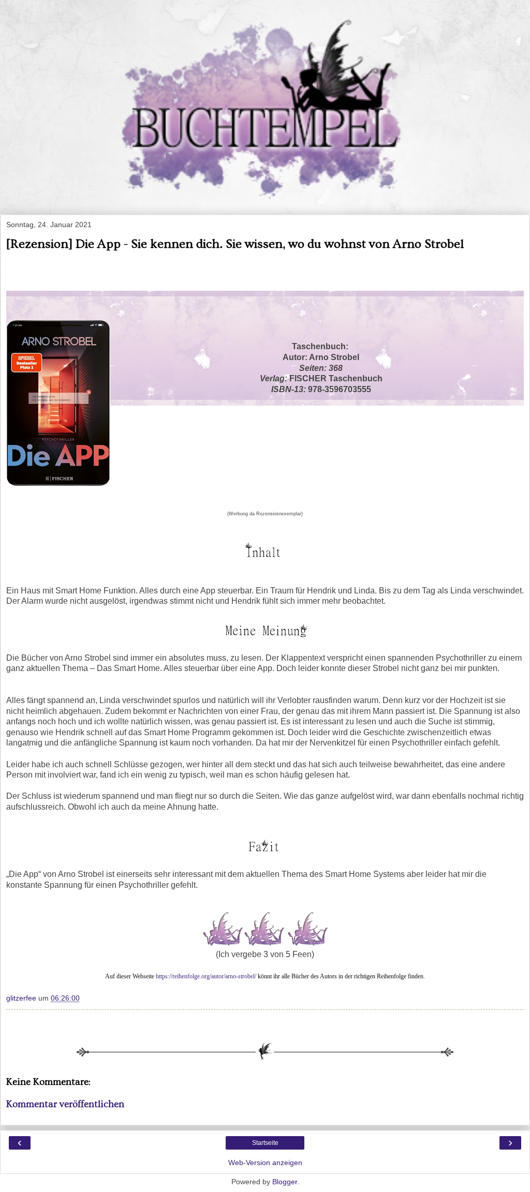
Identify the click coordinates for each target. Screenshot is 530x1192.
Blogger (284, 1182)
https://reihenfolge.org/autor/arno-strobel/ (206, 976)
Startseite (265, 1142)
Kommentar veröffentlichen (65, 1104)
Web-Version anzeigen (265, 1162)
